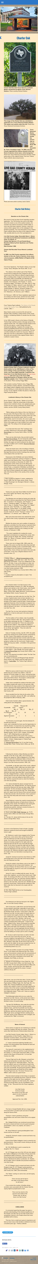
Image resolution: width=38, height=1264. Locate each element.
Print (5, 1258)
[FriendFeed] (28, 1250)
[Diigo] (25, 1250)
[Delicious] (7, 1250)
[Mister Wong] (17, 1250)
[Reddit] (12, 1250)
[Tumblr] (22, 1250)
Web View (33, 1259)
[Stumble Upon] (20, 1250)
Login (34, 1258)
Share (5, 1243)
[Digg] (9, 1250)
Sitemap (12, 1258)
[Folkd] (14, 1250)
